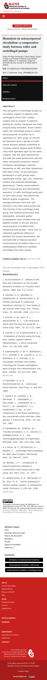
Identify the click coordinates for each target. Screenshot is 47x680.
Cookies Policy (23, 671)
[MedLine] (35, 312)
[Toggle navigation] (3, 16)
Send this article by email (15, 533)
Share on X (9, 548)
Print (6, 530)
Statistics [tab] (6, 92)
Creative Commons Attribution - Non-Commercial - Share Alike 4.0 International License (23, 511)
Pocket (7, 542)
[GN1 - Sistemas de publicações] (31, 676)
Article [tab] (5, 78)
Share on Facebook (13, 545)
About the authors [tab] (10, 85)
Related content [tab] (9, 99)
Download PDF (34, 258)
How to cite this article (13, 536)
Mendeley (9, 539)
